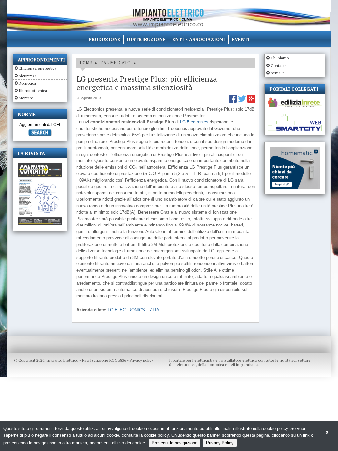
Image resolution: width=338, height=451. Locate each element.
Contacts (279, 65)
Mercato (26, 97)
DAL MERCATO (115, 63)
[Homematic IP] (295, 150)
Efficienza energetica (37, 68)
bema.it (277, 72)
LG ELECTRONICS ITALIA (133, 309)
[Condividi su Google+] (251, 101)
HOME (86, 63)
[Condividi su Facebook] (233, 101)
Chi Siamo (280, 57)
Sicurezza (28, 75)
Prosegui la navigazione (174, 442)
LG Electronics (194, 122)
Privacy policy (141, 360)
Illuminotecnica (33, 90)
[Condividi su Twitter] (242, 101)
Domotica (27, 83)
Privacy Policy (220, 442)
